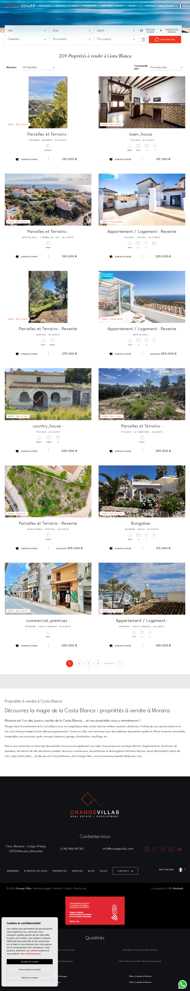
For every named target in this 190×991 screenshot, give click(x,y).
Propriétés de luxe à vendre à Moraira (140, 950)
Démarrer (45, 6)
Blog (120, 6)
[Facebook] (147, 848)
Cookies (67, 888)
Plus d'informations (30, 953)
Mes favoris (167, 6)
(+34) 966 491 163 (72, 848)
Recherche (167, 40)
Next (87, 102)
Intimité (57, 888)
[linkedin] (180, 848)
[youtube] (171, 848)
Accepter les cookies (30, 961)
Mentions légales (42, 888)
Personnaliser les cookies (30, 969)
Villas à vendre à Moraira (140, 976)
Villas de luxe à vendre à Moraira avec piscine (140, 961)
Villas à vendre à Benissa (140, 982)
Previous (9, 102)
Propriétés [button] (89, 6)
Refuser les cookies (29, 977)
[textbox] (27, 30)
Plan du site (80, 888)
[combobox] (27, 31)
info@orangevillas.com (118, 848)
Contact (151, 6)
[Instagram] (163, 848)
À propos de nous (67, 6)
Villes (131, 6)
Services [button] (106, 6)
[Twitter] (155, 848)
